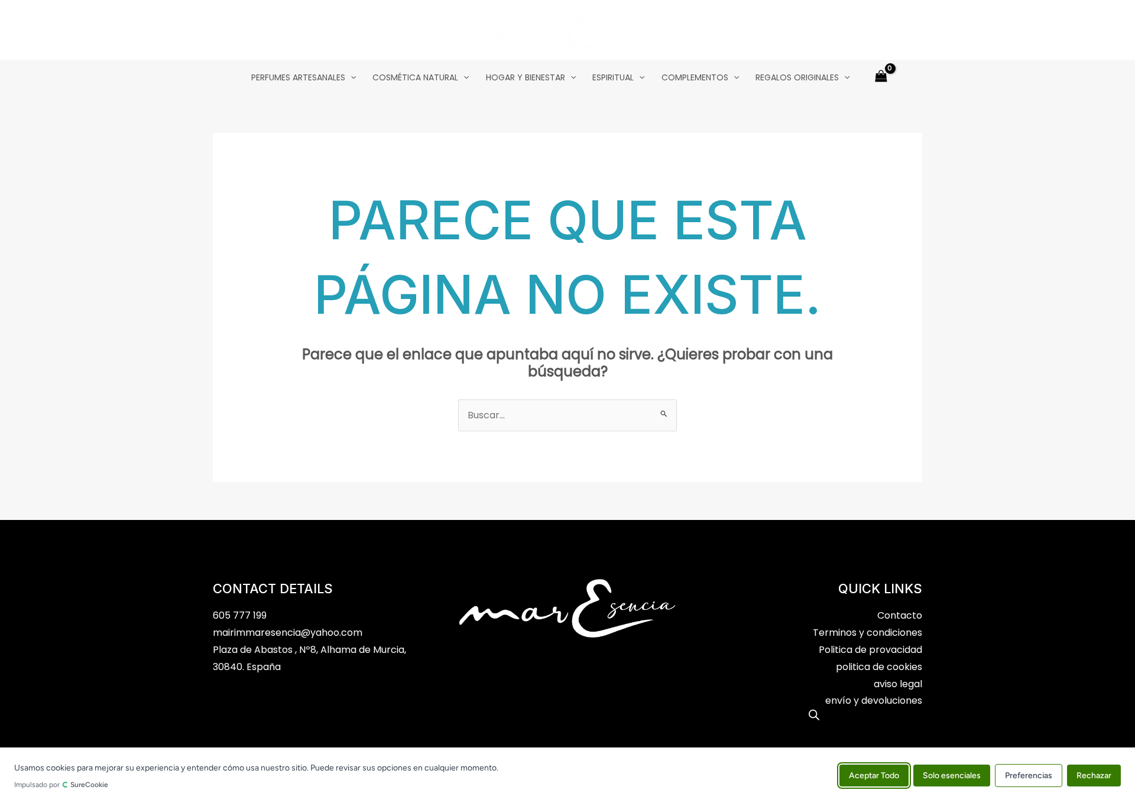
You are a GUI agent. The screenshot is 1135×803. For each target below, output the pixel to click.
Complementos (694, 77)
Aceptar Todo (874, 775)
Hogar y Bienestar (525, 77)
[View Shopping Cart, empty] (881, 77)
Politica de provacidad (870, 649)
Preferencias (1028, 775)
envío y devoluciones (873, 700)
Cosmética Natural (415, 77)
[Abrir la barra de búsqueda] (814, 715)
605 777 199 (240, 615)
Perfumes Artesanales (298, 77)
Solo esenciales (952, 775)
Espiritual (613, 77)
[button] (350, 77)
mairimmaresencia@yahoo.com (287, 632)
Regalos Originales (797, 77)
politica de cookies (879, 667)
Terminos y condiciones (867, 632)
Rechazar (1093, 775)
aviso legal (898, 684)
